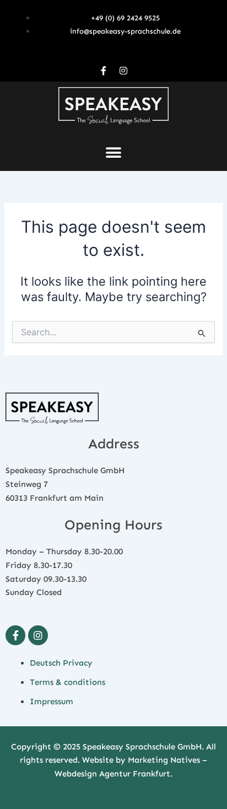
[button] (113, 153)
